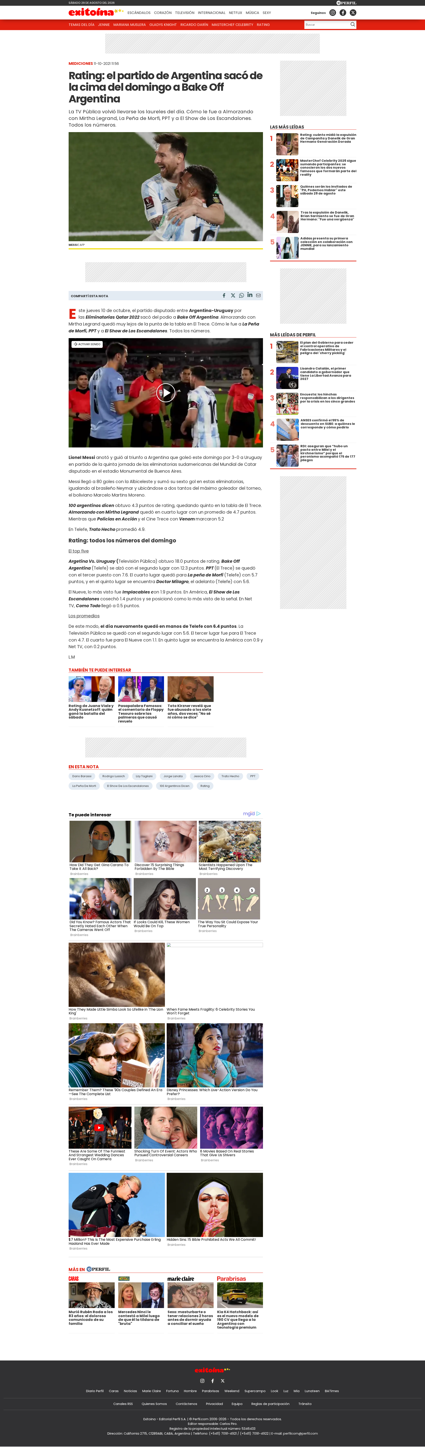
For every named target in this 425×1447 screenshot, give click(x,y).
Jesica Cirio (202, 776)
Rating (263, 24)
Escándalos (139, 12)
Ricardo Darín (194, 24)
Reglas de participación (270, 1404)
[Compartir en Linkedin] (249, 295)
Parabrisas (210, 1391)
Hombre (190, 1391)
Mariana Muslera (129, 24)
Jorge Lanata (173, 776)
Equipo (237, 1404)
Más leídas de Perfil (293, 335)
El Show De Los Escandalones (128, 786)
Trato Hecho (230, 776)
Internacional (211, 12)
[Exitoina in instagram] (332, 12)
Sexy (267, 12)
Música (252, 12)
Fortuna (172, 1391)
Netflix (235, 12)
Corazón (163, 12)
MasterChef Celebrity (232, 24)
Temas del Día (82, 24)
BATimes (332, 1391)
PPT (252, 776)
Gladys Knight (163, 24)
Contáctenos (186, 1404)
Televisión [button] (184, 12)
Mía (296, 1391)
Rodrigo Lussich (113, 776)
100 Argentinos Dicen (174, 786)
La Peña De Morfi (84, 786)
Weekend (231, 1391)
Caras (114, 1391)
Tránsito (305, 1404)
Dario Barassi (81, 776)
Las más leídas (287, 127)
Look (274, 1391)
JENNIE (104, 24)
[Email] (258, 296)
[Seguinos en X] (353, 12)
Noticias (130, 1391)
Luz (286, 1391)
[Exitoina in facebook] (343, 12)
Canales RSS (123, 1404)
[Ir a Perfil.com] (346, 3)
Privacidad (214, 1404)
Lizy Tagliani (144, 776)
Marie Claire (151, 1391)
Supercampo (255, 1391)
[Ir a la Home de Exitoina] (96, 12)
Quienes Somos (154, 1404)
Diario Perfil (95, 1391)
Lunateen (312, 1391)
